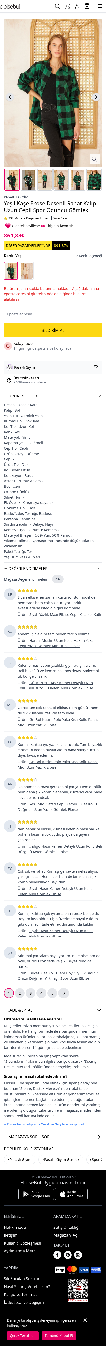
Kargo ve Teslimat (20, 1294)
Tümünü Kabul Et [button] (59, 1335)
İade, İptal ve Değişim (24, 1302)
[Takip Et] (96, 367)
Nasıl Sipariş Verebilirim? (27, 1286)
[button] (53, 396)
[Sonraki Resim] (96, 97)
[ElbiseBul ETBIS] (78, 1290)
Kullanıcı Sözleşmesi (22, 1243)
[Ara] (57, 6)
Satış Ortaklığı (66, 1227)
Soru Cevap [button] (61, 218)
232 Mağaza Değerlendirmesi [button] (28, 218)
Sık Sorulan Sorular (22, 1278)
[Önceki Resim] (10, 97)
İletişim (11, 1235)
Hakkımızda (15, 1227)
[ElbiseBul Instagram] (78, 1255)
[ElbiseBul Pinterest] (68, 1255)
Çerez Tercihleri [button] (23, 1335)
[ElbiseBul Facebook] (57, 1255)
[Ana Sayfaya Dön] (10, 6)
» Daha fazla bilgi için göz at (44, 1124)
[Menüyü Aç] (100, 6)
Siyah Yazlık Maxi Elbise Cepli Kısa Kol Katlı (65, 614)
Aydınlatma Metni (20, 1251)
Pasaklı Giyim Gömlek (61, 1159)
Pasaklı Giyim (16, 197)
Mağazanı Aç (65, 1235)
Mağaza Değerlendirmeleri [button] (32, 579)
